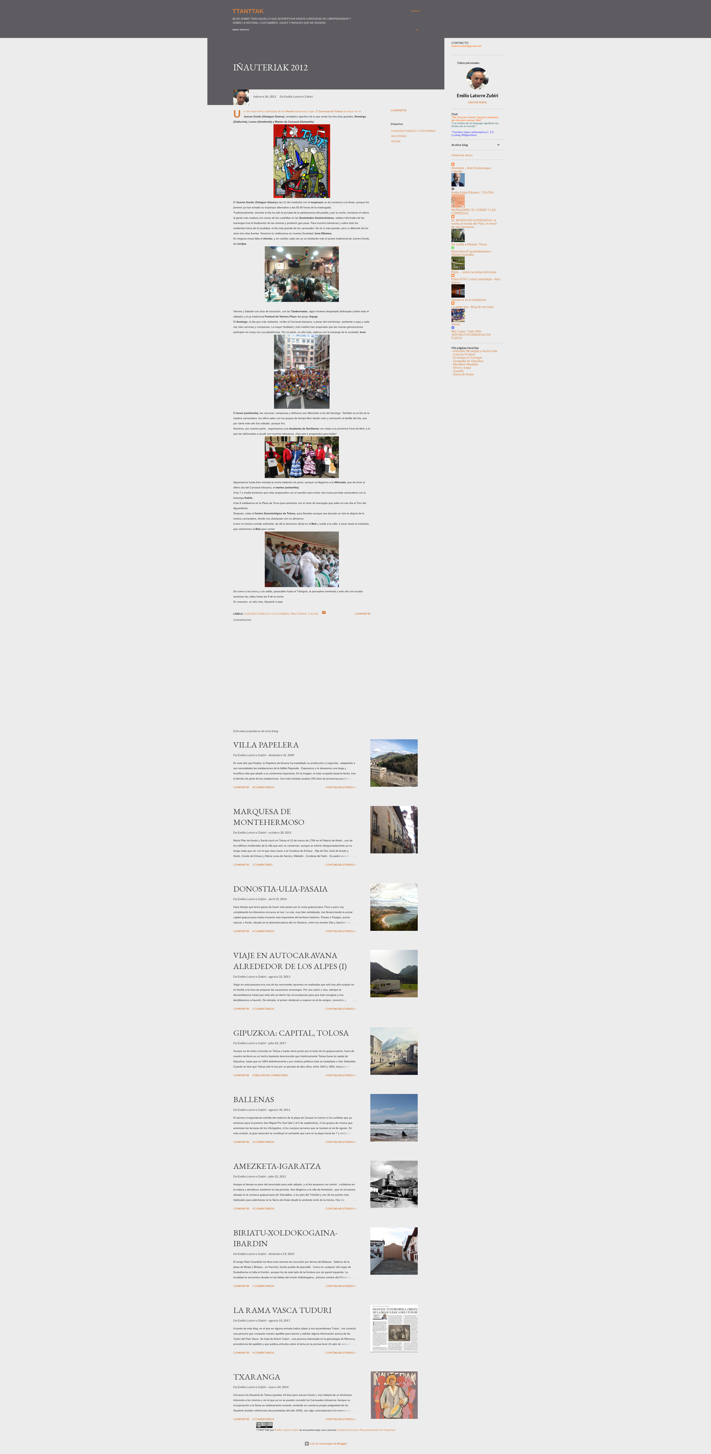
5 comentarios (263, 1008)
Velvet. (455, 324)
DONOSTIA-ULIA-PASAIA (280, 888)
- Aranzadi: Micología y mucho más (474, 351)
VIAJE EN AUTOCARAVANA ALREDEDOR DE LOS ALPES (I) (290, 960)
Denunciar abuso (462, 155)
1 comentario (262, 864)
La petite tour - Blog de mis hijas (472, 307)
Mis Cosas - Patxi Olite (466, 331)
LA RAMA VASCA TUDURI (282, 1310)
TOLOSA (395, 141)
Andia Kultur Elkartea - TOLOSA (472, 192)
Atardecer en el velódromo (468, 300)
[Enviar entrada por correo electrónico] (324, 613)
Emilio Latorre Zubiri (477, 95)
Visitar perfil (477, 102)
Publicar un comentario (270, 1075)
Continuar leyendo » (341, 787)
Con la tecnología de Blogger (328, 1443)
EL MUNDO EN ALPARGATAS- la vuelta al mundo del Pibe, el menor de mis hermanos (474, 224)
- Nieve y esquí (461, 367)
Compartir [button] (398, 110)
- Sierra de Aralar (462, 374)
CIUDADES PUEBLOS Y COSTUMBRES (413, 130)
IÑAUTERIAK (398, 136)
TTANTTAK (248, 11)
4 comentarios (263, 1208)
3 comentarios (263, 1141)
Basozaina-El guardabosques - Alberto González (471, 253)
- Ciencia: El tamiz (463, 354)
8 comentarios (263, 787)
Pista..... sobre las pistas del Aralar (473, 272)
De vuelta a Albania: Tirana (469, 244)
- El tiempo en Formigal (466, 357)
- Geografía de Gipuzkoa (467, 361)
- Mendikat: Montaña (464, 364)
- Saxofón (457, 371)
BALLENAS (253, 1099)
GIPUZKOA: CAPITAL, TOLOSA (291, 1032)
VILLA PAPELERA (266, 744)
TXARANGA (256, 1376)
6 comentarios (263, 931)
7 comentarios (263, 1286)
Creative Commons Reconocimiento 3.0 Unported (366, 1429)
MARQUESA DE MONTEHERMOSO (268, 816)
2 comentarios (263, 1419)
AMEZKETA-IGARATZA (277, 1166)
